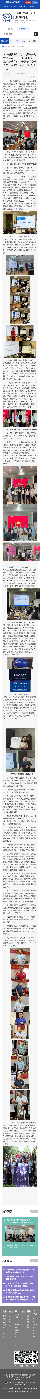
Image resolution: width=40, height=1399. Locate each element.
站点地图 (14, 6)
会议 (4, 1315)
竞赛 (4, 1318)
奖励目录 (29, 1318)
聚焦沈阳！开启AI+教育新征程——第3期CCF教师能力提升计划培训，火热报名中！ (20, 1298)
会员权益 (11, 1318)
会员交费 (11, 1324)
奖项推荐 (29, 1324)
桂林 (23, 41)
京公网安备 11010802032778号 (17, 1382)
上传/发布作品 (17, 1339)
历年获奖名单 (29, 1321)
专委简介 (23, 1315)
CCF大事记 (35, 1330)
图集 (17, 1333)
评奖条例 (29, 1327)
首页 (12, 28)
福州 (34, 41)
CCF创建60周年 (35, 1333)
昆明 (17, 41)
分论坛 (7, 46)
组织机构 (35, 1321)
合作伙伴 (11, 1327)
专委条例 (23, 1318)
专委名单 (23, 1324)
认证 (4, 1321)
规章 (35, 1324)
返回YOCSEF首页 (13, 2)
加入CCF (28, 2)
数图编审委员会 (17, 1336)
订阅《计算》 (17, 1345)
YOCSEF (5, 1327)
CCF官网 (5, 6)
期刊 (17, 1324)
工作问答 (23, 1321)
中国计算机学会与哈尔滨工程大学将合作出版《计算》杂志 (20, 1291)
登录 (35, 2)
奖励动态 (29, 1315)
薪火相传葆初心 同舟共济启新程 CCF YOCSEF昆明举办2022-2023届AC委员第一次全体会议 (19, 1221)
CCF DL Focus (17, 1342)
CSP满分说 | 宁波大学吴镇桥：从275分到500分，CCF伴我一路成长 (21, 1284)
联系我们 (22, 6)
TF (5, 1330)
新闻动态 (4, 41)
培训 (4, 1324)
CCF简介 (35, 1318)
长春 (28, 41)
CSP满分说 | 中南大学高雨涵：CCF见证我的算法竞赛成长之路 (20, 1270)
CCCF (17, 1321)
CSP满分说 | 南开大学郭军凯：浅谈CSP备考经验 (19, 1277)
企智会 (5, 1336)
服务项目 (35, 1327)
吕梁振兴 (5, 1333)
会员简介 (11, 1315)
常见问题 (31, 6)
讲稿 (17, 1330)
